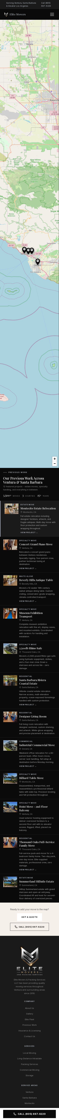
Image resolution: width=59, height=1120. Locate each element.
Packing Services (29, 1064)
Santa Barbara (29, 1097)
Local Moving (29, 1053)
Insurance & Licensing (30, 1030)
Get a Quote (29, 917)
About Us (29, 1008)
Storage (29, 1075)
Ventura (29, 1092)
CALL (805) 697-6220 (32, 1113)
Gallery (29, 1013)
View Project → (29, 532)
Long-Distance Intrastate (29, 1058)
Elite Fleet (29, 1019)
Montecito (29, 1103)
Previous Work (29, 1025)
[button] (31, 251)
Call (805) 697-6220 (46, 4)
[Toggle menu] (52, 14)
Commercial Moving (29, 1070)
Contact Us (29, 1036)
